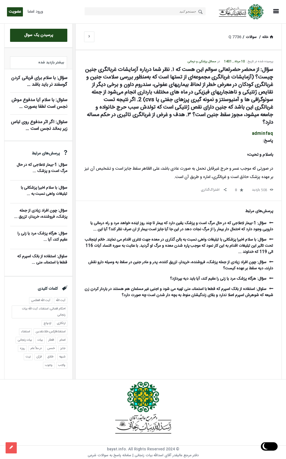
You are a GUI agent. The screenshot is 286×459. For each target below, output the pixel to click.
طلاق (50, 356)
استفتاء (25, 331)
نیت (28, 356)
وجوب (49, 365)
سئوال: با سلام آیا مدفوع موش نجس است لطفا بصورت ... (39, 103)
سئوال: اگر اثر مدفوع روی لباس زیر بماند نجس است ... (39, 125)
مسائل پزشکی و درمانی (201, 61)
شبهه (62, 356)
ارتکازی (61, 323)
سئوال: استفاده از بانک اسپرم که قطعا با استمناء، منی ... (42, 259)
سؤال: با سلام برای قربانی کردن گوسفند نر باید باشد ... (39, 81)
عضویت (15, 11)
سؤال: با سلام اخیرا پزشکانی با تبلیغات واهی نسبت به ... (44, 190)
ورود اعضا (35, 11)
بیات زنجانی (25, 340)
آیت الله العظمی (40, 300)
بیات (40, 340)
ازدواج (47, 323)
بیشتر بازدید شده (51, 62)
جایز (62, 348)
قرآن (39, 356)
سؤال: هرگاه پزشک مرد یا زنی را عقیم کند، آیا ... (42, 236)
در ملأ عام (36, 348)
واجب (61, 365)
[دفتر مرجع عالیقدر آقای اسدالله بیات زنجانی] (239, 12)
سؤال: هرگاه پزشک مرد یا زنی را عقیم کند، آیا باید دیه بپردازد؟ (218, 279)
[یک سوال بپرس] (11, 447)
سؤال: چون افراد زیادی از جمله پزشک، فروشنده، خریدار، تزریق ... (40, 213)
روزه (22, 348)
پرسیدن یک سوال (38, 35)
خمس (51, 348)
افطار (51, 340)
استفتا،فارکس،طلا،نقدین (50, 331)
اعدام (62, 340)
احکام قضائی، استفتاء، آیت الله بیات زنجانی (43, 312)
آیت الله (60, 300)
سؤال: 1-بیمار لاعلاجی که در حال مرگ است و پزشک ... (42, 168)
